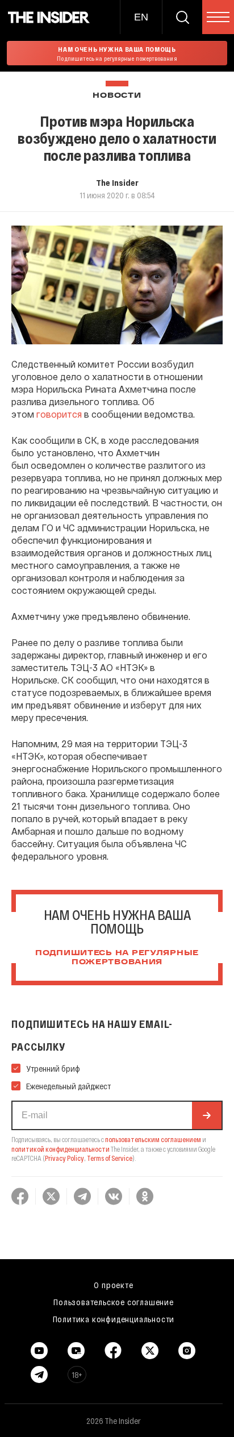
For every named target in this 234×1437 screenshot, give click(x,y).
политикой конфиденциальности (60, 1149)
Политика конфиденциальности (114, 1319)
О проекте (113, 1285)
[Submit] (207, 1115)
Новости (117, 96)
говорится (59, 414)
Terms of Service (109, 1158)
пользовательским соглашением (153, 1139)
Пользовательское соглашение (113, 1302)
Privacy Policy (64, 1158)
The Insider (117, 182)
